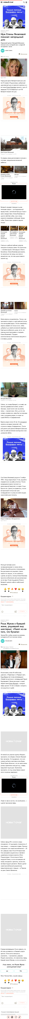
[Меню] (1, 2)
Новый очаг (8, 2)
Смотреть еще (14, 201)
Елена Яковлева (11, 87)
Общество (3, 30)
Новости (7, 30)
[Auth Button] (26, 2)
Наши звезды (6, 56)
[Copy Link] (19, 1017)
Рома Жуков (4, 677)
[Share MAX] (12, 1017)
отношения (23, 422)
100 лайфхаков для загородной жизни (11, 648)
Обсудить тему (24, 54)
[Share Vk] (8, 1017)
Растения (11, 647)
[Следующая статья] (14, 616)
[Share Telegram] (15, 1017)
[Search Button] (24, 2)
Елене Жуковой (13, 684)
